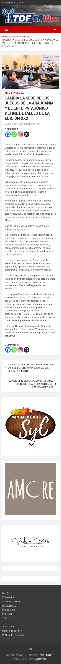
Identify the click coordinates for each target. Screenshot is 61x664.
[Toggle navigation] (6, 29)
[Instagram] (20, 134)
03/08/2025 (11, 124)
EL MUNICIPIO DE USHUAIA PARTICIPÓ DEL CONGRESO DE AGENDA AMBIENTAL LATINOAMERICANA (31, 384)
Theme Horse (45, 654)
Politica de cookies (12, 630)
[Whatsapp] (14, 134)
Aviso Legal (8, 626)
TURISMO (7, 618)
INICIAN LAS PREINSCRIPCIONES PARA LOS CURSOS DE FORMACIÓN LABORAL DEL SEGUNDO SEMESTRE (30, 368)
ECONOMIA (8, 597)
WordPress (40, 658)
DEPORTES (7, 593)
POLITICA (7, 614)
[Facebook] (8, 134)
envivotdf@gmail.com (29, 124)
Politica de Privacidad (13, 635)
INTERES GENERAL (14, 93)
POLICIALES (8, 610)
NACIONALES (9, 605)
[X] (26, 134)
